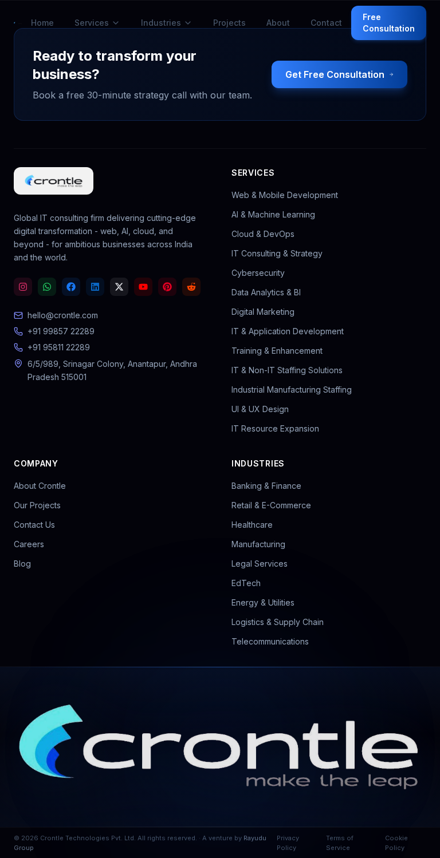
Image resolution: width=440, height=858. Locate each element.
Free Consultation (389, 22)
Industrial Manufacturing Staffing (291, 389)
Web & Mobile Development (284, 195)
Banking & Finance (266, 486)
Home (42, 22)
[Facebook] (71, 287)
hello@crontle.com (63, 315)
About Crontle (40, 486)
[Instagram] (23, 287)
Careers (29, 544)
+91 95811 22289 (59, 347)
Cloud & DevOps (262, 234)
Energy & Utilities (262, 602)
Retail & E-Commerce (271, 505)
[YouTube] (143, 287)
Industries (161, 22)
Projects (229, 22)
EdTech (246, 583)
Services (91, 22)
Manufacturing (258, 544)
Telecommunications (270, 641)
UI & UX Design (260, 409)
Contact (326, 22)
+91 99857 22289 (61, 331)
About (278, 22)
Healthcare (252, 524)
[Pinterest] (167, 287)
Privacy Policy (288, 843)
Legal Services (259, 563)
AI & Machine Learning (273, 214)
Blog (22, 563)
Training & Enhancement (277, 350)
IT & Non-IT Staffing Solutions (287, 370)
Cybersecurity (258, 273)
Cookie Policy (396, 843)
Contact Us (34, 524)
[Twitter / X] (119, 287)
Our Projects (37, 505)
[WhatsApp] (47, 287)
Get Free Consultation (334, 74)
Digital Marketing (262, 312)
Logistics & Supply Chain (277, 622)
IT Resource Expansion (275, 428)
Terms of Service (339, 843)
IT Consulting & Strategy (277, 253)
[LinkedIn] (95, 287)
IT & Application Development (287, 331)
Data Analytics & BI (266, 292)
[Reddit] (191, 287)
